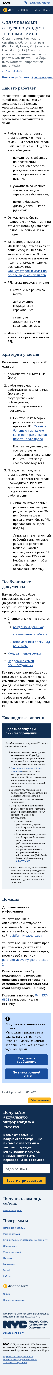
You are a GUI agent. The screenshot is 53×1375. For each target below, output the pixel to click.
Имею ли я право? (12, 1210)
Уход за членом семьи (24, 653)
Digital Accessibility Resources (18, 1356)
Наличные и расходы (14, 1227)
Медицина (9, 1264)
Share (19, 71)
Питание (8, 1258)
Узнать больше (12, 1333)
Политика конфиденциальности (20, 1359)
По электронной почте (26, 1074)
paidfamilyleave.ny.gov (26, 935)
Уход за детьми (11, 1233)
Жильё (6, 1270)
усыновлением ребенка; (31, 634)
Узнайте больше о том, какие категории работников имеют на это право (30, 432)
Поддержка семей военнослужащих (21, 663)
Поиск (46, 10)
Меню (38, 10)
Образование (10, 1246)
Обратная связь (39, 1100)
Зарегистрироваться (24, 1180)
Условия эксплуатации (15, 1362)
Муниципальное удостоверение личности (25, 1239)
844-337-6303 (23, 861)
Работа (6, 1276)
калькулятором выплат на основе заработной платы (27, 273)
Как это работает (15, 77)
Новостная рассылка (13, 1300)
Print (7, 71)
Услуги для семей (12, 1251)
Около (6, 1293)
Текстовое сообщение (26, 1060)
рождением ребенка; (28, 627)
